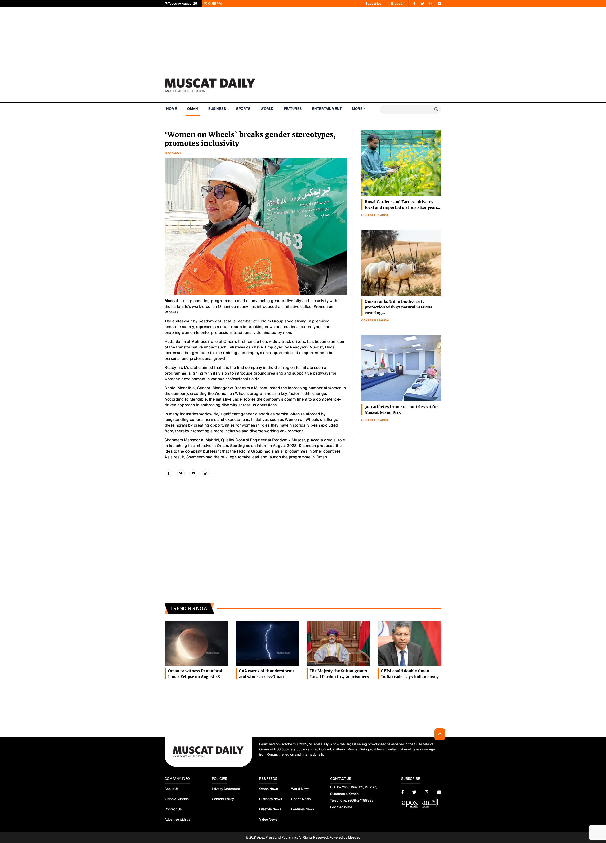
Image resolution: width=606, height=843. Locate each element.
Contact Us (173, 809)
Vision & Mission (177, 799)
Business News (270, 799)
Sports (243, 109)
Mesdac (354, 837)
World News (300, 789)
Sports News (301, 799)
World (267, 109)
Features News (302, 809)
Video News (268, 819)
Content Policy (223, 799)
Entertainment (327, 109)
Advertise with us (177, 819)
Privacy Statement (226, 789)
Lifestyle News (270, 809)
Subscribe (373, 3)
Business (217, 109)
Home (171, 109)
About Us (171, 789)
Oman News (268, 789)
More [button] (357, 109)
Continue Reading (375, 215)
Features (293, 109)
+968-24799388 (361, 800)
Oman (192, 109)
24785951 (344, 807)
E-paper (397, 3)
